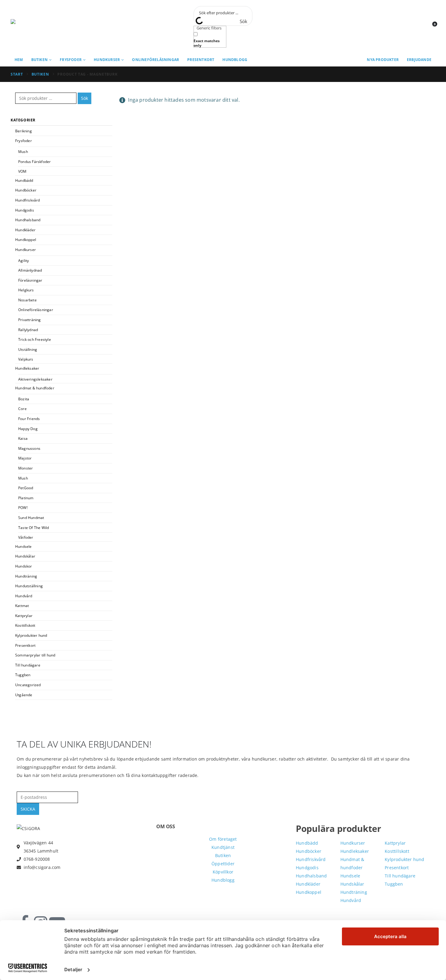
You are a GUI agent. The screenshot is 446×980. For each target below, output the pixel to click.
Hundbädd (24, 180)
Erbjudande (419, 59)
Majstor (25, 458)
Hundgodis (24, 210)
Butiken (39, 59)
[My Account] (417, 27)
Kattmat (22, 605)
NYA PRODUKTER (383, 59)
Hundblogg (234, 59)
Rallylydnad (28, 329)
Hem (19, 59)
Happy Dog (28, 428)
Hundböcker (25, 190)
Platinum (26, 497)
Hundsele (23, 546)
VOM (22, 171)
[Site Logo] (38, 27)
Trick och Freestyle (34, 339)
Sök (84, 98)
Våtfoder (25, 537)
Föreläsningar (30, 280)
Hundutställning (29, 585)
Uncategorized (28, 684)
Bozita (23, 399)
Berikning (23, 131)
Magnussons (29, 448)
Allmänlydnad (30, 270)
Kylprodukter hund (31, 635)
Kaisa (23, 438)
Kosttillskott (25, 625)
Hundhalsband (27, 219)
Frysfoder (71, 59)
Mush (23, 151)
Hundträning (26, 576)
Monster (25, 468)
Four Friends (29, 418)
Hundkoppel (25, 239)
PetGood (25, 487)
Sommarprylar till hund (35, 655)
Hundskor (23, 566)
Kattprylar (23, 615)
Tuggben (22, 674)
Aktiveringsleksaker (35, 379)
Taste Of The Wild (33, 527)
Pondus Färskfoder (34, 161)
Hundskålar (25, 556)
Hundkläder (25, 229)
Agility (23, 260)
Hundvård (23, 596)
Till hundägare (27, 665)
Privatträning (29, 319)
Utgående (23, 694)
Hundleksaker (27, 368)
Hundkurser (107, 59)
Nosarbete (27, 300)
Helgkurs (26, 290)
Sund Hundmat (31, 517)
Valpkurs (25, 359)
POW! (23, 507)
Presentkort (200, 59)
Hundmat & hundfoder (34, 388)
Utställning (27, 349)
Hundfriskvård (27, 200)
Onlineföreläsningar (155, 59)
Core (22, 408)
